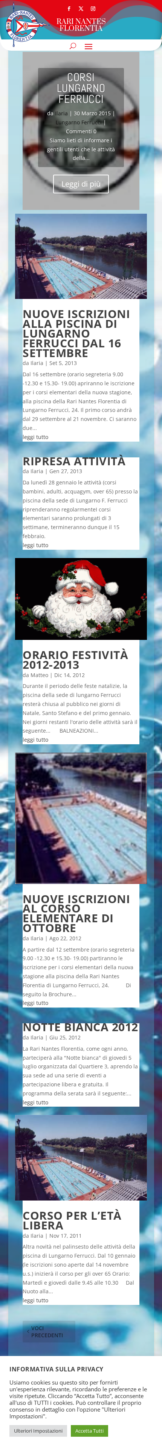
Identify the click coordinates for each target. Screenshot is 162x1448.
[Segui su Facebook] (68, 8)
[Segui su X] (81, 8)
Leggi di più (81, 184)
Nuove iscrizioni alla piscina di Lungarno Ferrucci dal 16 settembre (76, 333)
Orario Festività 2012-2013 (75, 659)
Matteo (39, 675)
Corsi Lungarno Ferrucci (81, 88)
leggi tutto (35, 436)
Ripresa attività (74, 461)
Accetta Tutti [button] (89, 1430)
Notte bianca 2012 (80, 1027)
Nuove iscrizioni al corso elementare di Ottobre (76, 913)
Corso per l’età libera (72, 1220)
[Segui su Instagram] (93, 8)
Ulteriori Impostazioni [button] (38, 1430)
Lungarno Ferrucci (79, 122)
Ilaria (61, 113)
